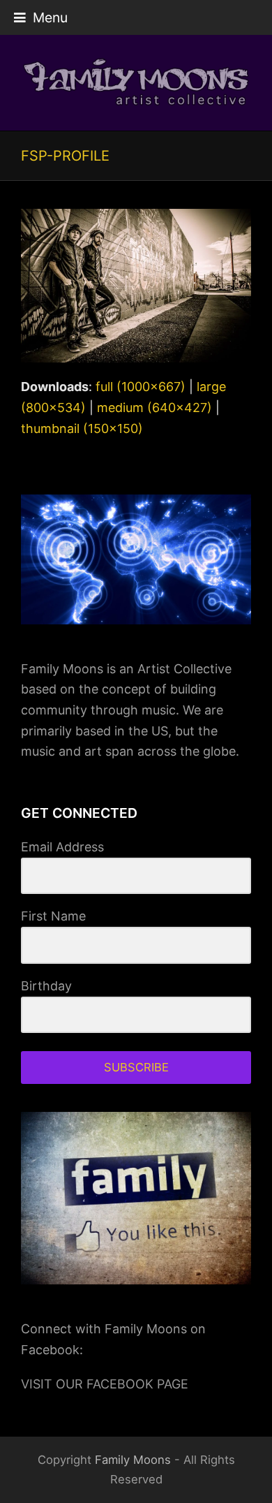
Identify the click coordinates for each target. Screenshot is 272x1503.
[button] (41, 17)
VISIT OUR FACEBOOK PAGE (104, 1384)
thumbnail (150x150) (82, 428)
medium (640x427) (154, 407)
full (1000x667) (141, 386)
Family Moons (133, 1460)
